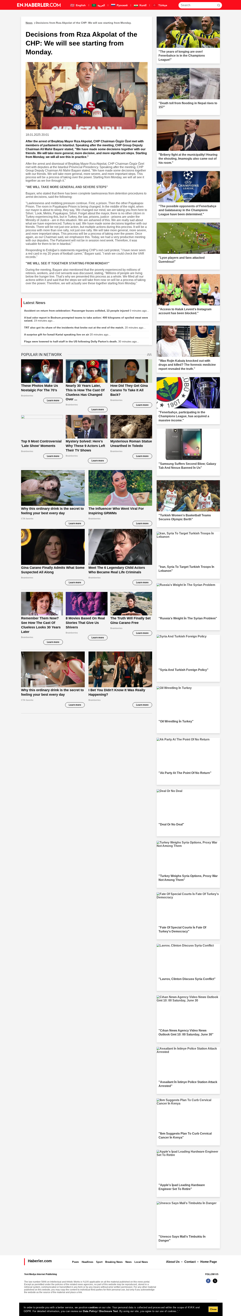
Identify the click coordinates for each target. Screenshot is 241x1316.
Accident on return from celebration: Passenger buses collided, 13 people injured (86, 310)
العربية (101, 5)
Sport (99, 1262)
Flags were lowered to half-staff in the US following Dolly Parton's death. (81, 341)
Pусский (122, 5)
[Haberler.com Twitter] (215, 1282)
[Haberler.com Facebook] (208, 1282)
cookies (93, 1307)
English (80, 5)
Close (213, 1309)
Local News (141, 1262)
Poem (75, 1262)
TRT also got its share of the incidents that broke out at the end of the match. (85, 327)
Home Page (208, 1261)
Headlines (87, 1262)
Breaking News (114, 1262)
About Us (173, 1261)
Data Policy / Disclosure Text (100, 1311)
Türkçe (162, 5)
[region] (121, 1309)
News (128, 1262)
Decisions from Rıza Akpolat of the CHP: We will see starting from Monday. (78, 22)
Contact (190, 1261)
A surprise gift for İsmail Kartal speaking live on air (67, 334)
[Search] (218, 5)
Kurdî (142, 5)
